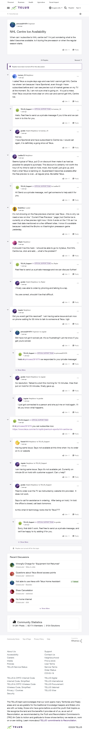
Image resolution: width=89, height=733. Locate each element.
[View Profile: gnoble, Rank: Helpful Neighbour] (17, 132)
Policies (10, 664)
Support (48, 651)
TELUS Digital (50, 678)
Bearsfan (29, 584)
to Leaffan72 (56, 186)
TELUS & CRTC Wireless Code (21, 684)
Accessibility (12, 654)
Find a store (49, 661)
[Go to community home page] (20, 8)
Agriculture (41, 2)
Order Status (50, 670)
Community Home (13, 639)
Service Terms (50, 667)
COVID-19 (49, 673)
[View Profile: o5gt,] (12, 600)
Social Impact (54, 2)
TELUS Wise (50, 690)
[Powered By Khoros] (77, 640)
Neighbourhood (51, 657)
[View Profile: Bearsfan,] (12, 583)
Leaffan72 (21, 155)
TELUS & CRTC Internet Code (21, 678)
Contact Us (49, 654)
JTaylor (20, 242)
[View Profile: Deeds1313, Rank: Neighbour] (17, 443)
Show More (22, 370)
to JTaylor (55, 263)
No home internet (24, 599)
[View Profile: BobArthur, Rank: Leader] (14, 209)
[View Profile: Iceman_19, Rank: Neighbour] (14, 76)
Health (31, 2)
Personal (11, 2)
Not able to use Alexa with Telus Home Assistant (38, 581)
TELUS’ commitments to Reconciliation (58, 720)
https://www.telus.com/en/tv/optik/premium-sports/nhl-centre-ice (42, 429)
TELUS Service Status (17, 667)
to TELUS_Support (43, 441)
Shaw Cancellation (24, 590)
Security (11, 693)
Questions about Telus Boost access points (36, 572)
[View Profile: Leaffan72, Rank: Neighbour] (14, 156)
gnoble (23, 131)
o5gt (27, 602)
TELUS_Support (26, 109)
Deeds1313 (25, 441)
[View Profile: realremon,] (12, 592)
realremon (29, 593)
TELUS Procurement (53, 684)
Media (10, 661)
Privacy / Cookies (15, 690)
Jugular (20, 310)
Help (48, 639)
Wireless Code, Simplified (18, 687)
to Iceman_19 (56, 109)
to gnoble (40, 398)
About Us (11, 651)
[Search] (65, 8)
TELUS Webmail (51, 687)
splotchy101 (30, 575)
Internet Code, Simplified (18, 681)
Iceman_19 (22, 75)
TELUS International (53, 681)
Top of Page (27, 639)
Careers (10, 657)
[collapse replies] (8, 75)
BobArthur (21, 208)
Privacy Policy (39, 639)
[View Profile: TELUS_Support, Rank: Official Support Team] (17, 110)
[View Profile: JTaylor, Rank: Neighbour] (14, 243)
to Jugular (43, 332)
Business (21, 2)
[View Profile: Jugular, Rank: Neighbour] (14, 311)
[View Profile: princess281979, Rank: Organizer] (12, 24)
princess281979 (21, 24)
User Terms (49, 664)
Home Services (13, 14)
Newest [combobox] (78, 60)
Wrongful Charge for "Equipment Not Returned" (38, 563)
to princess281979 (60, 353)
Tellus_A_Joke (30, 567)
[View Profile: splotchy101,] (12, 574)
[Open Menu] (80, 13)
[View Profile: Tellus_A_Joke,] (12, 565)
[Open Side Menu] (8, 7)
